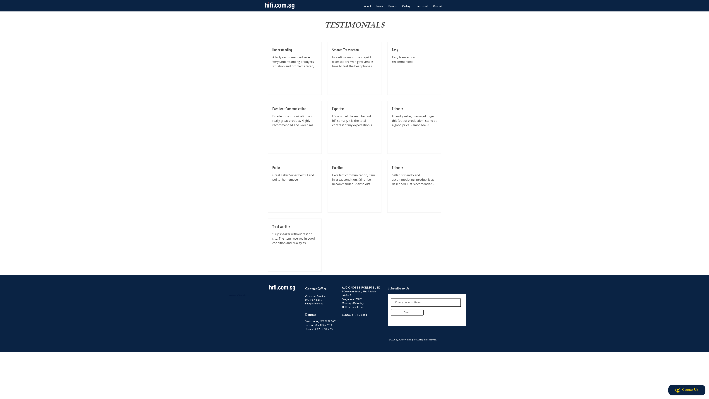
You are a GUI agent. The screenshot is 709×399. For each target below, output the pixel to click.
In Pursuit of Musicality (237, 295)
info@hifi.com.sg (314, 303)
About (396, 319)
